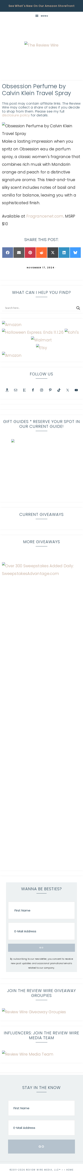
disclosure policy (16, 115)
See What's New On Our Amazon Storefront (41, 6)
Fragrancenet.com (44, 216)
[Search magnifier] (78, 308)
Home (70, 1169)
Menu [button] (44, 15)
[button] (41, 469)
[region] (41, 469)
